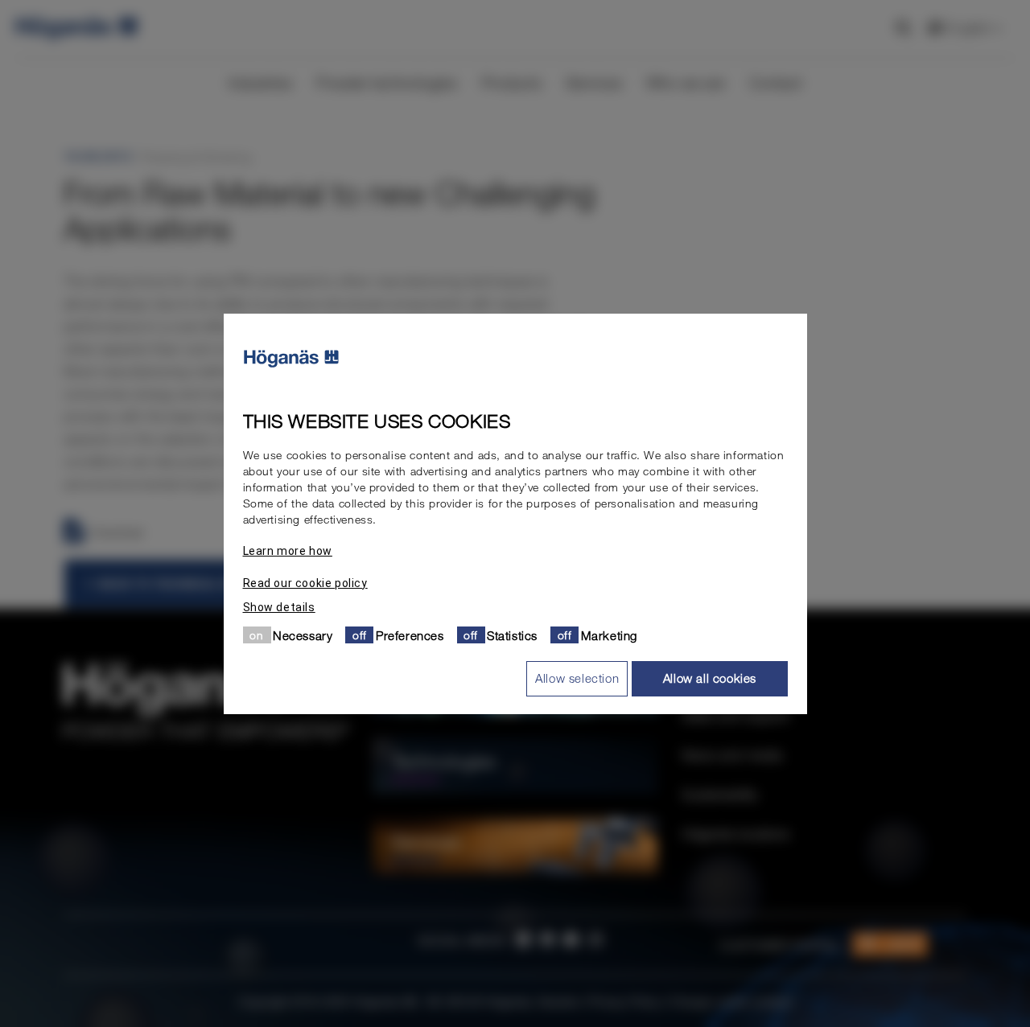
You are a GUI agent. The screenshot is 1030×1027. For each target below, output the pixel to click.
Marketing (609, 634)
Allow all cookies (709, 678)
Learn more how (287, 550)
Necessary (302, 634)
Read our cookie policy (305, 582)
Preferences (410, 634)
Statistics (512, 634)
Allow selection (577, 678)
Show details (279, 606)
